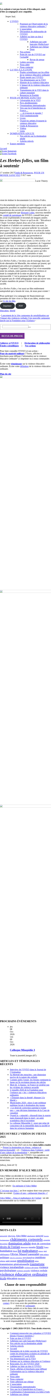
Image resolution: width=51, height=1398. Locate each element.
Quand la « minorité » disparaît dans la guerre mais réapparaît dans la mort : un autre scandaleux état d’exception (30, 1118)
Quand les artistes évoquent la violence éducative (33, 122)
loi (19, 1250)
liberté (12, 310)
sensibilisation (25, 1260)
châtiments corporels (26, 1239)
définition (24, 366)
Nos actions (25, 52)
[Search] (29, 327)
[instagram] (8, 151)
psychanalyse (29, 1257)
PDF (21, 306)
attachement (31, 1236)
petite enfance (44, 1255)
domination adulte (19, 1243)
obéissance (5, 1254)
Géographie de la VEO (30, 100)
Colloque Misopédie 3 (22, 1049)
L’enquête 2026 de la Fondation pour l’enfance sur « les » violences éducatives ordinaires (28, 1092)
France (46, 1247)
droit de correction (40, 1243)
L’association (26, 29)
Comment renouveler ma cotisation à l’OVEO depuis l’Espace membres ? (30, 1334)
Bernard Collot (27, 212)
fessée (39, 1247)
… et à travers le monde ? (31, 113)
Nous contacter (26, 67)
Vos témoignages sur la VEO (33, 80)
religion (2, 1261)
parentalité (33, 1254)
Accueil (3, 148)
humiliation (6, 1250)
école (3, 1278)
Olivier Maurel (18, 1254)
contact (6, 1303)
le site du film (9, 301)
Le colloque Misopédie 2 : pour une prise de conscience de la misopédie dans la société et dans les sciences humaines (30, 1125)
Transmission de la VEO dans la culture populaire (34, 91)
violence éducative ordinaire (23, 1274)
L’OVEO (14, 21)
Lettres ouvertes (27, 62)
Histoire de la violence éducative (34, 82)
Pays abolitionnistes (28, 103)
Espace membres (17, 143)
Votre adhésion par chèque (22, 1381)
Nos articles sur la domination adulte (26, 1343)
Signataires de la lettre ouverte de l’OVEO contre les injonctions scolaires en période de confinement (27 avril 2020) (30, 1353)
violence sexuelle (23, 1271)
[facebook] (8, 153)
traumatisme (37, 1264)
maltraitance (30, 1250)
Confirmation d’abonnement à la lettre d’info (30, 1392)
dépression (24, 1247)
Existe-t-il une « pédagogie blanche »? (30, 1193)
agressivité (3, 1236)
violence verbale (39, 1270)
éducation (4, 310)
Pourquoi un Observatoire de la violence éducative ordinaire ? (34, 25)
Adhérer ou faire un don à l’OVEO (25, 1366)
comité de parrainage (12, 215)
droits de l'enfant (10, 1247)
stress (37, 1261)
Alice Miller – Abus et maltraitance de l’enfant (20, 1198)
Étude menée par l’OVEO (31, 77)
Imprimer (7, 306)
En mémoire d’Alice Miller (25, 1186)
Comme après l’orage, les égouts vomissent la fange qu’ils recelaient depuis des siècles (30, 1081)
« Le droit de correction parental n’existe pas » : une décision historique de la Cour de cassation (29, 1110)
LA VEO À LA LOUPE (21, 70)
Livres (23, 118)
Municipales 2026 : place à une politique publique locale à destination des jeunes (28, 1103)
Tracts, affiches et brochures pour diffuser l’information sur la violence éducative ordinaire (28, 1371)
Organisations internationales (33, 105)
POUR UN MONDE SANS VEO (25, 98)
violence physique (31, 1268)
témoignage (16, 364)
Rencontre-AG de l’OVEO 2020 (24, 1364)
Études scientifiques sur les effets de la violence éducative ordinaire (35, 73)
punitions (40, 1257)
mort (45, 1251)
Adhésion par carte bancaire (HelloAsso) (39, 43)
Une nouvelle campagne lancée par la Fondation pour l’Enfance (25, 319)
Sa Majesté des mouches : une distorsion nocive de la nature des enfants (28, 1075)
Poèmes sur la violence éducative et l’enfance (30, 1361)
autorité (39, 1235)
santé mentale (11, 1261)
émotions (21, 1278)
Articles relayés (27, 141)
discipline (4, 1244)
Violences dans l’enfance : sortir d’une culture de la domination (25, 1151)
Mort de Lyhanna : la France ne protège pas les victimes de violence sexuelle (29, 1086)
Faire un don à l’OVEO (20, 1338)
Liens (22, 131)
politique (4, 1257)
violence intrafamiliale (12, 1267)
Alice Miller (21, 1235)
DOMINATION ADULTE (22, 133)
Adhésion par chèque (39, 47)
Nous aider (25, 64)
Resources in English (29, 95)
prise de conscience (16, 1258)
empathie (32, 1247)
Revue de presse (37, 59)
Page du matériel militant (12, 353)
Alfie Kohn (11, 1236)
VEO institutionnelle (29, 115)
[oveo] (1, 4)
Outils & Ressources (29, 126)
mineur (40, 1251)
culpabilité (46, 1240)
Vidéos (23, 128)
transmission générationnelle (14, 1264)
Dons (32, 49)
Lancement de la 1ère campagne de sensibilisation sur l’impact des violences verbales (24, 316)
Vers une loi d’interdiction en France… (27, 1389)
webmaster (30, 1306)
